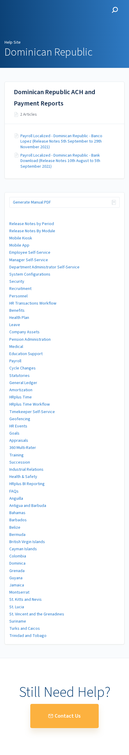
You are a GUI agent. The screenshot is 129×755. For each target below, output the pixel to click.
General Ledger (23, 383)
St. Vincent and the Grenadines (36, 614)
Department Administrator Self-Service (44, 267)
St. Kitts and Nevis (25, 600)
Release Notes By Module (32, 231)
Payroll (15, 361)
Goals (14, 433)
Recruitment (20, 289)
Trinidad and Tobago (27, 636)
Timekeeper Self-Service (32, 412)
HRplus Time (20, 397)
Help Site (12, 42)
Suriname (17, 621)
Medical (16, 347)
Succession (19, 462)
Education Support (26, 354)
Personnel (18, 296)
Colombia (17, 556)
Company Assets (24, 332)
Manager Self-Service (28, 260)
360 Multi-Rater (22, 448)
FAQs (14, 491)
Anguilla (16, 499)
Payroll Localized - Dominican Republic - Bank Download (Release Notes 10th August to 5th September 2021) (60, 161)
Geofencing (19, 419)
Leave (14, 325)
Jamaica (16, 585)
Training (16, 455)
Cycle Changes (22, 368)
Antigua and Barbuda (27, 506)
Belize (14, 528)
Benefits (17, 311)
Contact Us (68, 716)
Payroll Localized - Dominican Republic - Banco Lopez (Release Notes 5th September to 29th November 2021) (61, 141)
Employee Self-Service (29, 253)
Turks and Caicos (24, 629)
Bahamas (17, 513)
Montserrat (19, 592)
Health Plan (19, 318)
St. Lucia (16, 607)
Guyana (15, 578)
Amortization (20, 390)
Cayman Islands (23, 549)
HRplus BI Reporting (27, 484)
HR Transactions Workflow (32, 303)
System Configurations (29, 274)
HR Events (18, 426)
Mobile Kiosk (20, 238)
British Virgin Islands (27, 542)
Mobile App (19, 245)
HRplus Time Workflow (29, 404)
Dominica (17, 563)
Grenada (17, 571)
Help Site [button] (14, 3)
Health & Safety (23, 477)
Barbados (18, 520)
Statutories (19, 376)
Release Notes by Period (31, 224)
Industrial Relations (26, 470)
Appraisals (18, 441)
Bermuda (17, 535)
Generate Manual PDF (32, 202)
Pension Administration (30, 340)
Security (16, 282)
